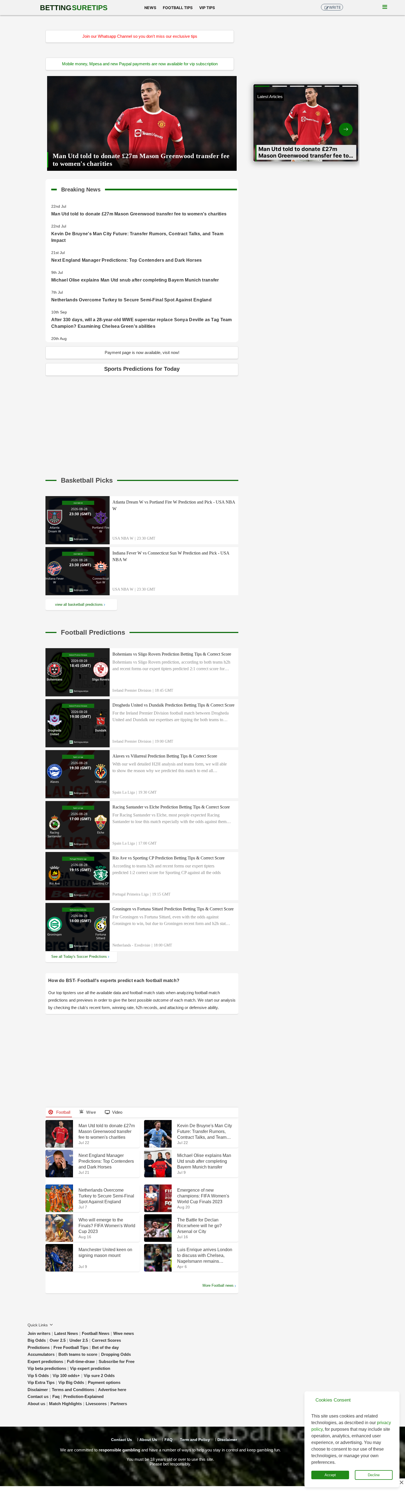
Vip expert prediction (90, 1368)
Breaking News (81, 188)
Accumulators (41, 1354)
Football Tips (178, 7)
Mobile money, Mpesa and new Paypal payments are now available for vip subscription (140, 63)
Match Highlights (65, 1403)
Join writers (39, 1333)
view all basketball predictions (79, 604)
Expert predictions (45, 1361)
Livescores (96, 1403)
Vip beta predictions (47, 1368)
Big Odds (37, 1340)
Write (335, 7)
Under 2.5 (78, 1340)
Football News (95, 1333)
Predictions (39, 1347)
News (150, 7)
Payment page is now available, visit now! (142, 352)
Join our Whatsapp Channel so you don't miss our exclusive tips (139, 36)
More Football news (218, 1285)
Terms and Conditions (73, 1389)
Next (332, 125)
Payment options (104, 1382)
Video (117, 1112)
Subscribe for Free (116, 1361)
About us (36, 1403)
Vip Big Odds (71, 1382)
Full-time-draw (81, 1361)
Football (62, 1112)
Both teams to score (77, 1354)
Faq (56, 1396)
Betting (73, 7)
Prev (280, 125)
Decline (374, 1475)
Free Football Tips (70, 1347)
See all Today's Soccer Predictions (79, 956)
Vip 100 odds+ (66, 1375)
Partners (118, 1403)
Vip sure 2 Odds (99, 1375)
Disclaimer (38, 1389)
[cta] (87, 480)
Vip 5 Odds (38, 1375)
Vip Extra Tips (41, 1382)
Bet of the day (105, 1347)
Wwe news (123, 1333)
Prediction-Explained (83, 1396)
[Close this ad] (401, 1482)
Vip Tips (207, 7)
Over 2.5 (58, 1340)
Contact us (38, 1396)
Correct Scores (106, 1340)
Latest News (66, 1333)
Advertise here (112, 1389)
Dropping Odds (116, 1354)
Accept (330, 1475)
